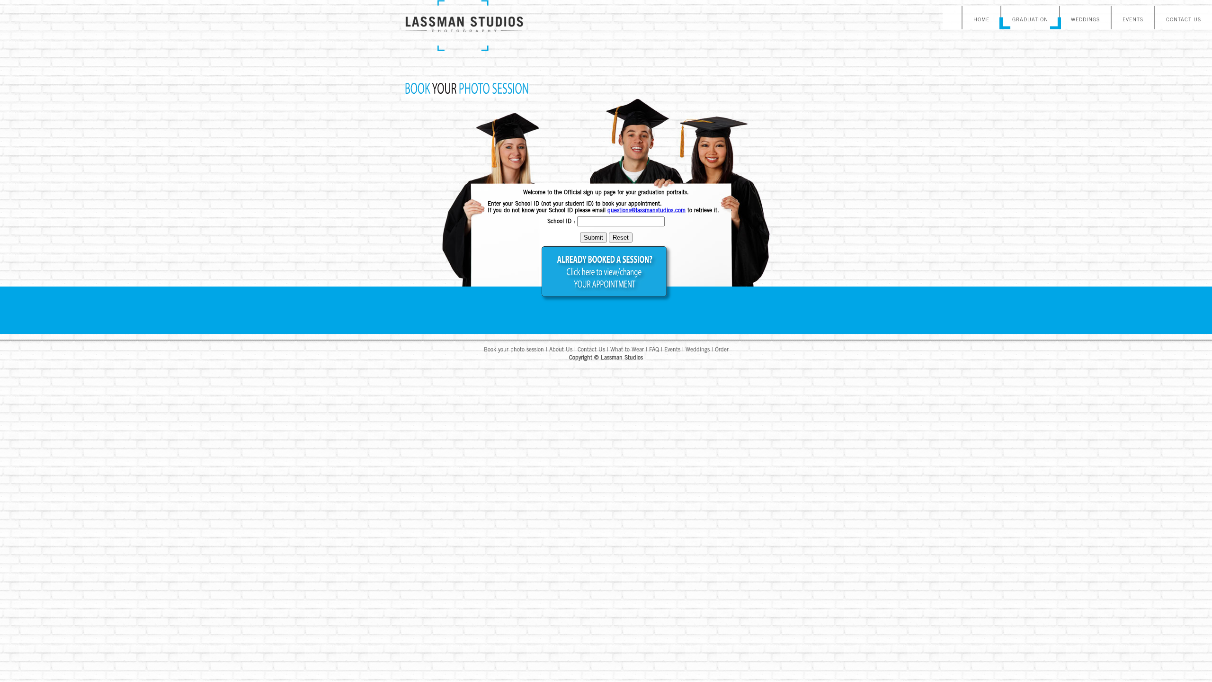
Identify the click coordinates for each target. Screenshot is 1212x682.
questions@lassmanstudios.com (646, 211)
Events (672, 350)
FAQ (654, 350)
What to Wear (627, 350)
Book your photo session (514, 350)
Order (722, 350)
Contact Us (591, 350)
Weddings (698, 350)
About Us (560, 350)
